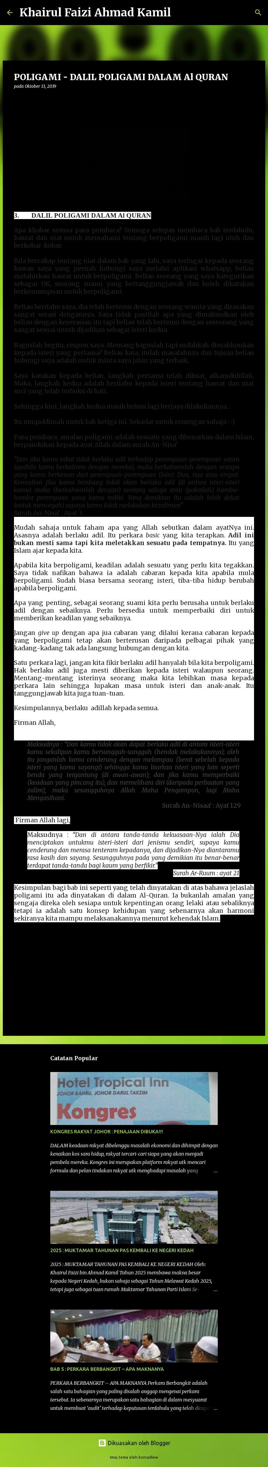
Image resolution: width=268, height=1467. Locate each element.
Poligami (26, 948)
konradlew (148, 1457)
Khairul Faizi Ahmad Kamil (95, 13)
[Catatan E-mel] (18, 940)
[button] (18, 100)
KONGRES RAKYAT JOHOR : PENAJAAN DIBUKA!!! (106, 1131)
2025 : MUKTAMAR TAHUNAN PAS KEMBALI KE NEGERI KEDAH (122, 1250)
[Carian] (181, 12)
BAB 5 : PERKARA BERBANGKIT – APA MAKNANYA (107, 1369)
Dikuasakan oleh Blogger (138, 1443)
